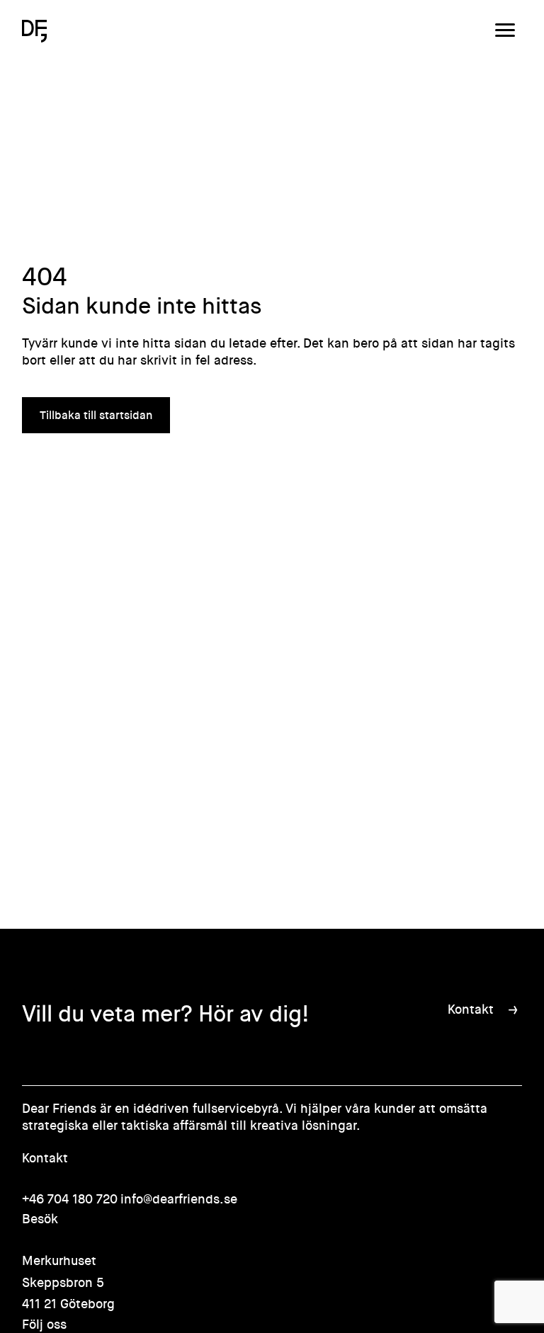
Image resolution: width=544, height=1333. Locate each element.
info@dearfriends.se (178, 1199)
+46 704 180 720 (70, 1199)
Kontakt (471, 1009)
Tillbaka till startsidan (96, 415)
